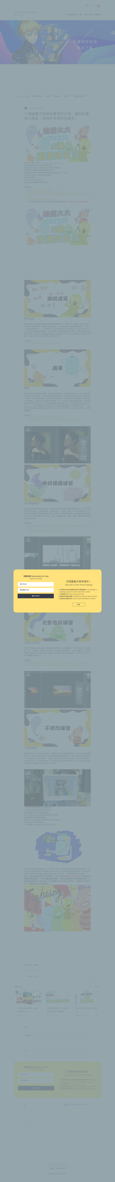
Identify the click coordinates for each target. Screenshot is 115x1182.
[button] (78, 604)
